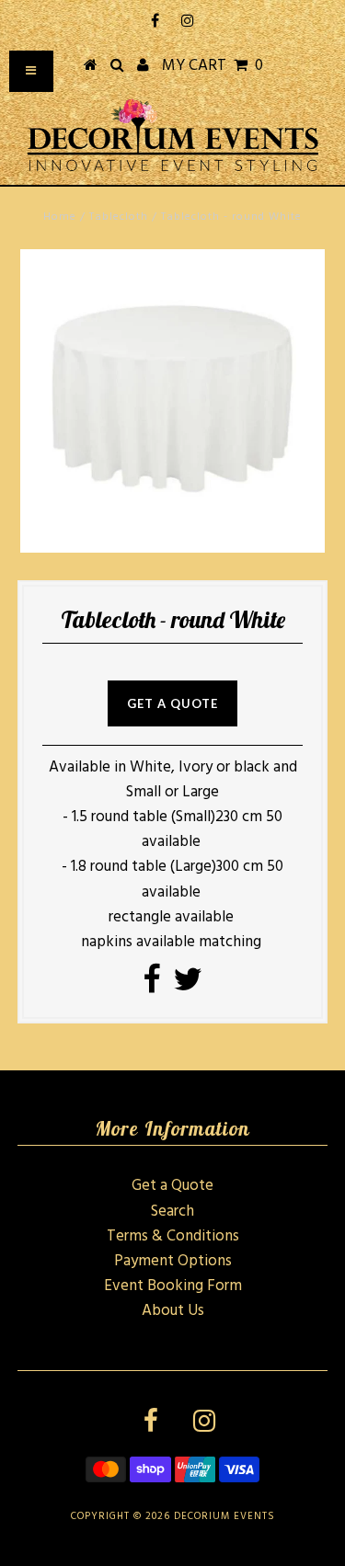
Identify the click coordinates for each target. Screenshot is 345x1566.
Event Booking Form (173, 1286)
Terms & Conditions (173, 1236)
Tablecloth (118, 217)
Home (59, 217)
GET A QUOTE (172, 703)
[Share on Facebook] (151, 986)
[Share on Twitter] (187, 986)
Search (172, 1211)
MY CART (212, 65)
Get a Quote (172, 1185)
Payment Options (173, 1261)
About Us (173, 1310)
